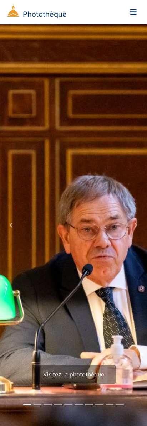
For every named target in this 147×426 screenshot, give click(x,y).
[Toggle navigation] (133, 12)
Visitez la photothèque (73, 374)
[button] (11, 225)
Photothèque (45, 14)
